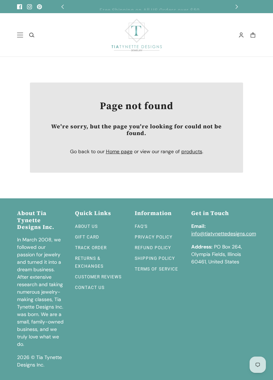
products (191, 151)
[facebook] (19, 7)
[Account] (241, 35)
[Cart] (253, 35)
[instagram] (29, 7)
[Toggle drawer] (20, 35)
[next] (237, 6)
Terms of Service (156, 269)
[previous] (63, 6)
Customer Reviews (98, 276)
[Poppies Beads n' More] (137, 35)
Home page (119, 151)
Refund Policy (153, 247)
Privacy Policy (153, 237)
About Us (86, 226)
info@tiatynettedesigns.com (223, 233)
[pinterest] (39, 7)
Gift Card (87, 237)
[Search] (32, 35)
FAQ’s (141, 226)
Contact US (90, 287)
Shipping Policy (155, 258)
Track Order (91, 247)
